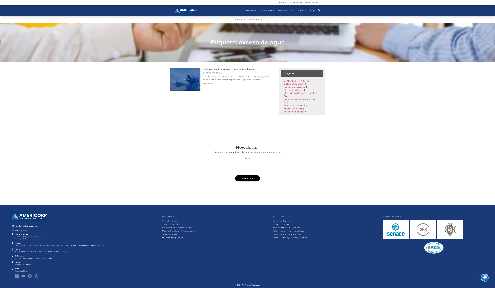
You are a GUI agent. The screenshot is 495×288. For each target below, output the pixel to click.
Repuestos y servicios (294, 105)
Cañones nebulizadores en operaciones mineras (228, 69)
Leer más (208, 83)
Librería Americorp (293, 90)
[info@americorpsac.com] (13, 226)
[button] (319, 10)
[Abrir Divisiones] (255, 10)
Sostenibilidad (295, 3)
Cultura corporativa (293, 84)
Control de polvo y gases (296, 81)
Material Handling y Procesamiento (301, 93)
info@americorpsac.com (26, 226)
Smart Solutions (312, 3)
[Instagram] (36, 276)
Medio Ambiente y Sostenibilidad (300, 99)
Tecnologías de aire (293, 111)
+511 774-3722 (21, 230)
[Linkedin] (17, 276)
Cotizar (282, 3)
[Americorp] (186, 10)
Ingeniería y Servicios (294, 87)
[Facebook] (30, 276)
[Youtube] (23, 276)
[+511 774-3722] (13, 230)
